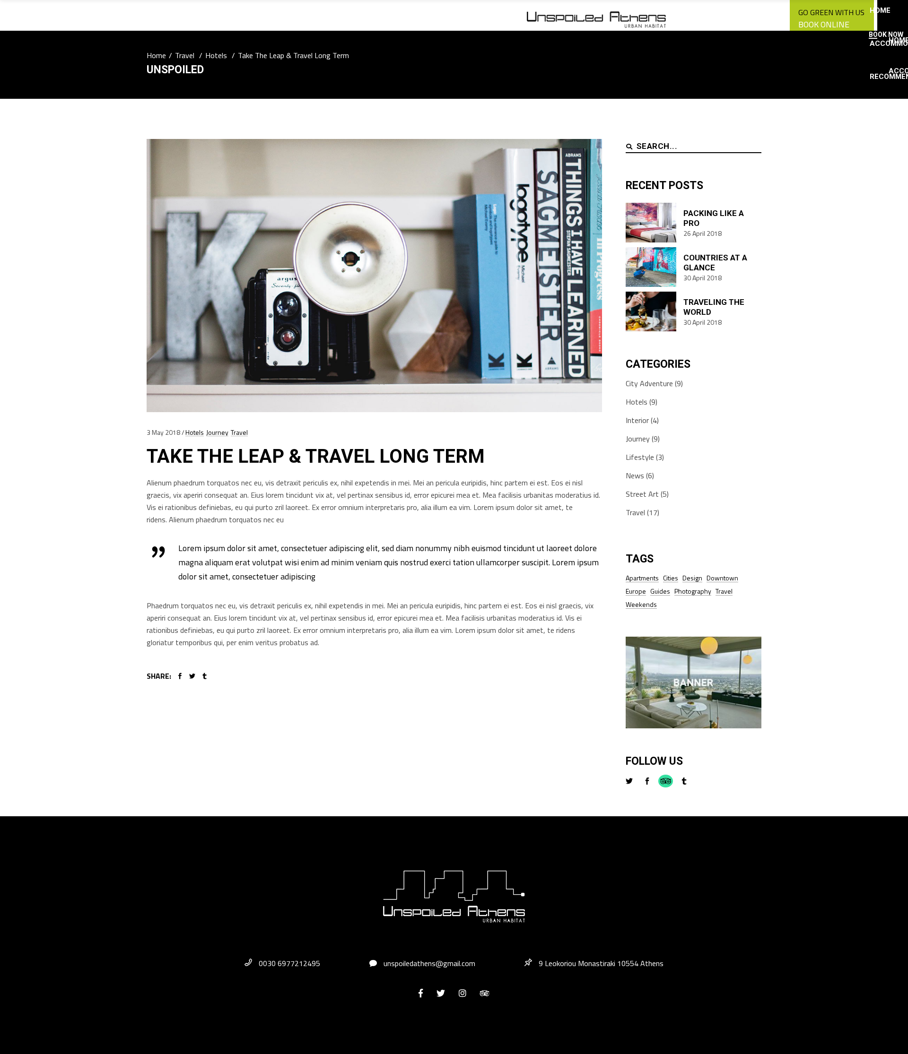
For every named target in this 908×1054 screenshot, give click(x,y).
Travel (184, 55)
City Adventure (649, 383)
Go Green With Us (831, 12)
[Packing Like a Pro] (651, 222)
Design (692, 578)
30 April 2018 (702, 278)
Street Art (642, 494)
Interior (637, 420)
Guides (660, 591)
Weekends (641, 604)
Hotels (216, 55)
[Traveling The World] (651, 311)
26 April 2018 (702, 233)
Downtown (722, 578)
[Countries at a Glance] (651, 267)
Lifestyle (640, 457)
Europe (636, 591)
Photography (692, 591)
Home (156, 55)
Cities (670, 578)
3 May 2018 (163, 432)
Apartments (642, 578)
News (635, 475)
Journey (217, 432)
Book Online (823, 24)
